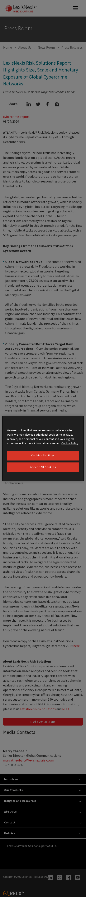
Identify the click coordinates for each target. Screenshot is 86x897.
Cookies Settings (43, 455)
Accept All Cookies (43, 467)
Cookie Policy (69, 443)
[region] (43, 448)
